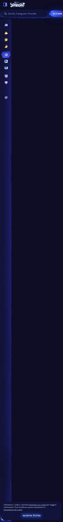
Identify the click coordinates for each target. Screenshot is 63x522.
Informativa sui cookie (37, 505)
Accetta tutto (31, 515)
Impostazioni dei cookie (13, 510)
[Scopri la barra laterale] (5, 4)
